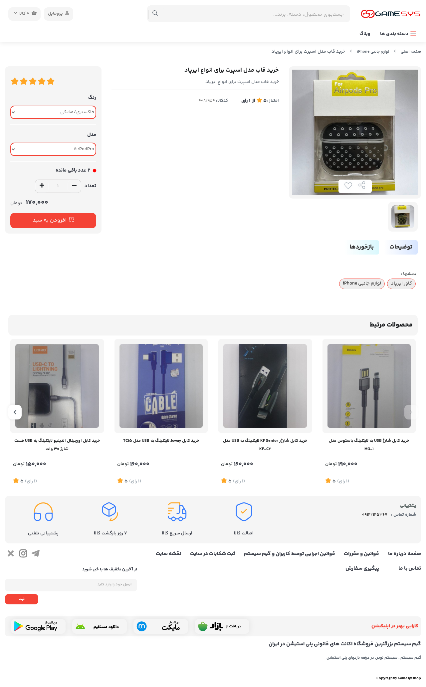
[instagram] (22, 555)
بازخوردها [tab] (361, 247)
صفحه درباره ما (404, 554)
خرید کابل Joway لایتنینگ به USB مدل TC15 (161, 440)
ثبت (22, 599)
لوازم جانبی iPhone (373, 52)
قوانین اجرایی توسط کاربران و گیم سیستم (289, 554)
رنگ (92, 98)
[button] (411, 412)
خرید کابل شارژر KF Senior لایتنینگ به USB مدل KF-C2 (265, 444)
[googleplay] (38, 626)
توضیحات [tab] (400, 247)
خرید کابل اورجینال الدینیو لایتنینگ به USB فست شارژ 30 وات (57, 444)
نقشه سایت (168, 554)
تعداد (90, 186)
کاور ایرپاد (401, 283)
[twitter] (10, 555)
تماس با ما (409, 569)
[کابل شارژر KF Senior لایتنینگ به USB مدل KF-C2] (265, 386)
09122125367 (374, 514)
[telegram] (35, 555)
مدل (91, 135)
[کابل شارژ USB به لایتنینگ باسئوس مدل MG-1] (369, 386)
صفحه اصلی (411, 52)
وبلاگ (364, 34)
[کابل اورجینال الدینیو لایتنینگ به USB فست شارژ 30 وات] (57, 386)
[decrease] (74, 186)
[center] (155, 14)
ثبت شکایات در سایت (212, 554)
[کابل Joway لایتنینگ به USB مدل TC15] (161, 386)
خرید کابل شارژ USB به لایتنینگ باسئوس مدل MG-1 (369, 444)
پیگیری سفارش (362, 569)
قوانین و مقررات (361, 554)
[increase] (42, 186)
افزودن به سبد (50, 220)
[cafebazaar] (222, 626)
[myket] (160, 626)
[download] (99, 626)
